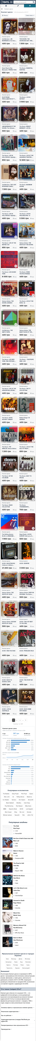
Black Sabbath (10, 803)
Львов (15, 962)
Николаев (28, 962)
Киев (7, 959)
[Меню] (11, 2)
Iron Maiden (6, 800)
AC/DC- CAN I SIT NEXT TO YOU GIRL (26, 622)
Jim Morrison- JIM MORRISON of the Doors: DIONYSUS (9, 40)
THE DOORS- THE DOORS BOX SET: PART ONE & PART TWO (26, 40)
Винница (13, 959)
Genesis (29, 812)
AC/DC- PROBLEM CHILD (27, 651)
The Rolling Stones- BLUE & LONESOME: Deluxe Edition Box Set (8, 536)
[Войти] (6, 5)
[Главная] (2, 9)
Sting (15, 812)
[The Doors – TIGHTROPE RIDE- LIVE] (26, 347)
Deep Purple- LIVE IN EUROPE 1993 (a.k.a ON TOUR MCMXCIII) (26, 536)
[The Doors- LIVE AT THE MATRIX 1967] (9, 230)
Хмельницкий (26, 968)
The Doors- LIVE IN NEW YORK (9, 273)
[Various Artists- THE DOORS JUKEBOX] (9, 289)
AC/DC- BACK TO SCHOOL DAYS (7, 680)
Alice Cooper (8, 812)
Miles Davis (28, 806)
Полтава (15, 965)
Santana (14, 800)
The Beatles (6, 794)
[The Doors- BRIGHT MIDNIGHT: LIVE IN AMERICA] (26, 114)
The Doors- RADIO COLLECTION (7, 506)
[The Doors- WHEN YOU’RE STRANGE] (26, 259)
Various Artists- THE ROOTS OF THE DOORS (26, 243)
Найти (33, 2)
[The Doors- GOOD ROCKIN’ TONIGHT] (9, 405)
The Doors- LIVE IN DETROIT (25, 98)
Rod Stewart (19, 806)
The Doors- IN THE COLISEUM (7, 477)
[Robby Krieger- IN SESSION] (26, 405)
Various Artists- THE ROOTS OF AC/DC (8, 593)
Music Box (16, 913)
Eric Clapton (22, 800)
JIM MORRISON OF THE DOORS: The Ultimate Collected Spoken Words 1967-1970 (9, 128)
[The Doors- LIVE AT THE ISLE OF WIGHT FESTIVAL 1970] (26, 434)
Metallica (18, 803)
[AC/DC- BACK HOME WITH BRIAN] (26, 696)
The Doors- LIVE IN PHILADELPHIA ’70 (25, 214)
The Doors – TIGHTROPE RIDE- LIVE (27, 360)
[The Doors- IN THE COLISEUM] (9, 463)
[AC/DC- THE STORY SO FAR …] (26, 667)
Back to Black (17, 938)
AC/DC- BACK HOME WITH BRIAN (25, 710)
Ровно (22, 965)
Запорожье (9, 962)
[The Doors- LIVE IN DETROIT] (26, 85)
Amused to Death (18, 900)
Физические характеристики (10, 1019)
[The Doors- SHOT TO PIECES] (26, 463)
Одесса (8, 965)
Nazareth (17, 815)
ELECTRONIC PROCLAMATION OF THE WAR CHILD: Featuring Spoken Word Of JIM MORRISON (9, 100)
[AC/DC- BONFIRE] (27, 550)
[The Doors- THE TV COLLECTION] (26, 376)
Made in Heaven (18, 851)
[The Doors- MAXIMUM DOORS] (26, 172)
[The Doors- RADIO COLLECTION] (9, 493)
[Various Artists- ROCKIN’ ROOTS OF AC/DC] (9, 609)
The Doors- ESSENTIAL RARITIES (26, 69)
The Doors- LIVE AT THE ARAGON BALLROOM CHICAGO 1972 (9, 390)
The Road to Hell (18, 863)
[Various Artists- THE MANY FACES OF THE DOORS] (26, 318)
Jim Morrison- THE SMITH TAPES (7, 331)
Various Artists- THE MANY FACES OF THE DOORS (26, 332)
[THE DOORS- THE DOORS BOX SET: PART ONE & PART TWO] (26, 26)
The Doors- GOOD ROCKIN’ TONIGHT (7, 418)
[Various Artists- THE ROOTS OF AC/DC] (9, 580)
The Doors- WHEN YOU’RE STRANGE (25, 273)
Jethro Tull (30, 815)
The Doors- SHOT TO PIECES (25, 477)
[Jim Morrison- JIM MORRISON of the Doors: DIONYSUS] (9, 26)
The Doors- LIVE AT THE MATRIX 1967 (9, 243)
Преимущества (5, 1037)
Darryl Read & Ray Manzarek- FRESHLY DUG (9, 69)
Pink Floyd (24, 794)
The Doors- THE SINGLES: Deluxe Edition (9, 447)
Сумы (28, 965)
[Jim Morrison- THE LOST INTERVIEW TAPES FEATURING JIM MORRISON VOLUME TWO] (9, 172)
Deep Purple (15, 794)
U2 (13, 797)
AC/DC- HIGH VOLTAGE (8, 651)
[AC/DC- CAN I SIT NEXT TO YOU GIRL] (26, 609)
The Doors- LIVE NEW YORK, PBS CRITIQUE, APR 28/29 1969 (8, 361)
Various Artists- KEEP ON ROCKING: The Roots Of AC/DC (27, 594)
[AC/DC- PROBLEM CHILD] (26, 638)
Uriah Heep (27, 803)
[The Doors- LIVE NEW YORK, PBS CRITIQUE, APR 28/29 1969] (9, 347)
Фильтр (6, 15)
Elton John (7, 797)
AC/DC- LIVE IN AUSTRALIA (6, 710)
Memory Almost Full (19, 925)
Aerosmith (30, 800)
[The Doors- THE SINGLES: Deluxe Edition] (9, 434)
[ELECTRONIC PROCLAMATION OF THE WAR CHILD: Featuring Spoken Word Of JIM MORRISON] (9, 85)
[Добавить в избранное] (15, 33)
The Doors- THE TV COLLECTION (25, 389)
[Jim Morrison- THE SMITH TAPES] (9, 318)
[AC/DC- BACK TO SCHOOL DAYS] (9, 667)
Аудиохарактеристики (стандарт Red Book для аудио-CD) (15, 1028)
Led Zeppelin (29, 809)
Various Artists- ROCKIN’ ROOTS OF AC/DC (9, 622)
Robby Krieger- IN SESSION (25, 418)
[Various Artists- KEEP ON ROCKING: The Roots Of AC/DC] (26, 580)
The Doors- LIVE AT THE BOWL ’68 (26, 302)
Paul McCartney (9, 806)
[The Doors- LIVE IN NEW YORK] (9, 259)
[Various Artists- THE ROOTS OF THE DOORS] (26, 230)
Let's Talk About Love (20, 888)
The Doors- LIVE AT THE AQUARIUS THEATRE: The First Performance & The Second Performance (27, 158)
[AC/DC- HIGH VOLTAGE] (9, 638)
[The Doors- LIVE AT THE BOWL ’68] (26, 289)
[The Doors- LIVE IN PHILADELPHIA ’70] (26, 201)
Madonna (29, 797)
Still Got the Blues (19, 876)
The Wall (16, 826)
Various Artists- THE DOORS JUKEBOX (8, 302)
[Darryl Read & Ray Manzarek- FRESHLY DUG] (9, 56)
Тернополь (9, 968)
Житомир (27, 959)
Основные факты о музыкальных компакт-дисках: (14, 1014)
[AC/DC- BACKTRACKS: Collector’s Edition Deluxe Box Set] (9, 550)
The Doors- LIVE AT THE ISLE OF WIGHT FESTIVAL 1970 (26, 448)
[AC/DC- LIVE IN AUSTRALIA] (9, 696)
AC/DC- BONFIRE (24, 563)
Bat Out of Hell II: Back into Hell (23, 838)
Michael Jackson (7, 815)
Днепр (20, 959)
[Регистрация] (18, 5)
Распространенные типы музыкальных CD (14, 1033)
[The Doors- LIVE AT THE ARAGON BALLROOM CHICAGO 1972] (9, 376)
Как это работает (6, 1023)
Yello (23, 815)
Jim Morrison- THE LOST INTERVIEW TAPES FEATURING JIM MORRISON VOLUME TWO (9, 188)
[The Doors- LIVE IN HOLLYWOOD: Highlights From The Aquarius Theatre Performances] (9, 143)
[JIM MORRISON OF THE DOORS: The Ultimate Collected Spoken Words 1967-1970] (9, 114)
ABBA (4, 809)
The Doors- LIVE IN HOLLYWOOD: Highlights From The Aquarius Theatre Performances (9, 158)
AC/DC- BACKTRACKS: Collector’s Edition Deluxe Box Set (8, 565)
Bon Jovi (22, 812)
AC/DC (21, 809)
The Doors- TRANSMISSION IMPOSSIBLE (24, 506)
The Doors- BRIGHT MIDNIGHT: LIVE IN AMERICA (25, 128)
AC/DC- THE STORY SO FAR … (26, 680)
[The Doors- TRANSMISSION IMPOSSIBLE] (26, 493)
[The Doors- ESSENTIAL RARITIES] (26, 56)
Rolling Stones (20, 797)
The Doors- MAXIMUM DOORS (26, 185)
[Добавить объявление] (30, 5)
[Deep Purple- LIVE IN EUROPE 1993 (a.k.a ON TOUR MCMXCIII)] (26, 521)
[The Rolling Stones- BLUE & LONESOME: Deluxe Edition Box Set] (9, 522)
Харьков (17, 968)
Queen (31, 794)
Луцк (21, 962)
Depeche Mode (13, 809)
